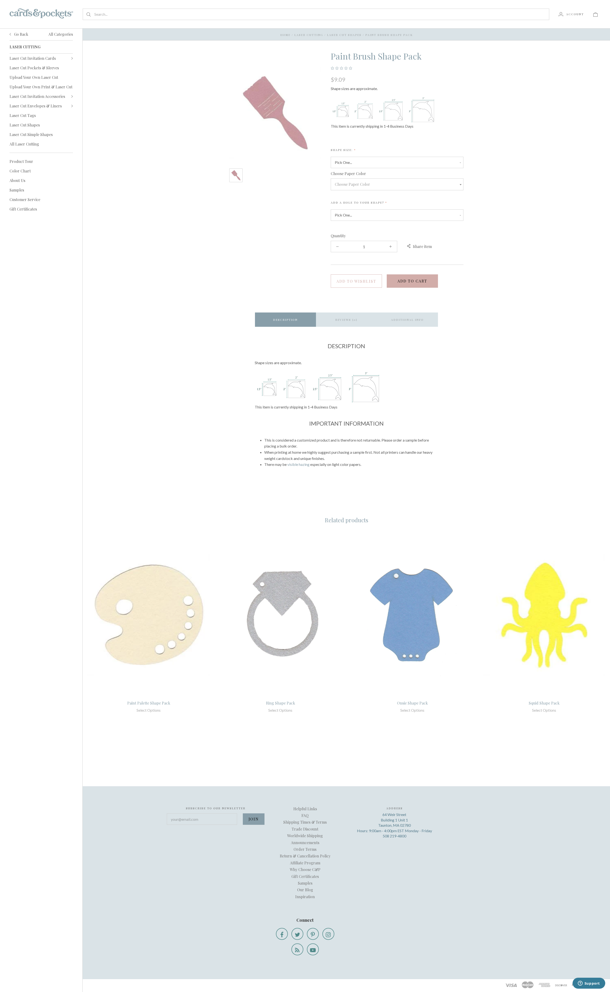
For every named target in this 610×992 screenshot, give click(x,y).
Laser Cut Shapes (25, 124)
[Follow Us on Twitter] (297, 934)
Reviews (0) (346, 320)
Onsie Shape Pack (412, 702)
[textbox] (397, 184)
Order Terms (305, 849)
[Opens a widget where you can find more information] (588, 984)
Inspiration (305, 896)
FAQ (305, 815)
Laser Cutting (308, 35)
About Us (17, 180)
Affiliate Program (305, 862)
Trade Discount (305, 828)
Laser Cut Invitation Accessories (37, 96)
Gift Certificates (23, 208)
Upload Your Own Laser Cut (34, 77)
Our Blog (305, 889)
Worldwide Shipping (305, 835)
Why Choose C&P (305, 869)
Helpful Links (305, 808)
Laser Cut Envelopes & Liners (36, 105)
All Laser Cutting (24, 143)
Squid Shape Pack (544, 702)
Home (285, 35)
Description (285, 320)
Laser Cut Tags (23, 115)
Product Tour (21, 161)
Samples (17, 189)
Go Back (20, 34)
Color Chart (20, 170)
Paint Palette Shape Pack (148, 702)
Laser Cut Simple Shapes (31, 134)
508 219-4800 (394, 836)
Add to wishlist (356, 281)
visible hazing (298, 464)
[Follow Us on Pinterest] (313, 934)
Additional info (407, 320)
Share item (422, 246)
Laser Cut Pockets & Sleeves (34, 67)
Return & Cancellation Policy (305, 855)
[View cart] (595, 14)
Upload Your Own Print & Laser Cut (41, 86)
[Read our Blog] (297, 949)
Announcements (305, 842)
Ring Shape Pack (280, 702)
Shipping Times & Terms (305, 822)
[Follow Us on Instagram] (328, 934)
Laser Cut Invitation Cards (33, 58)
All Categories (60, 34)
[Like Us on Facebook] (282, 934)
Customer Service (25, 199)
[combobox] (397, 184)
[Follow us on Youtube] (313, 949)
